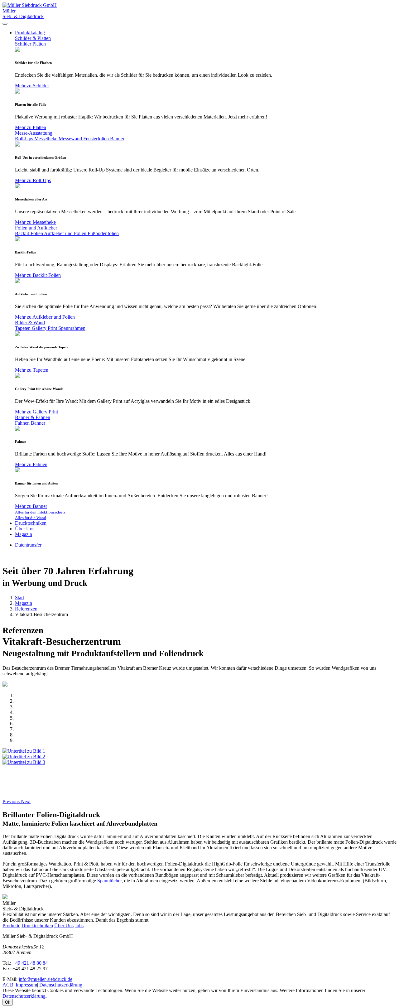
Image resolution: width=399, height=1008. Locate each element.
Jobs (79, 925)
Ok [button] (7, 1002)
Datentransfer (28, 544)
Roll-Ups (24, 138)
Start (19, 597)
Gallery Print (45, 328)
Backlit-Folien (29, 233)
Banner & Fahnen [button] (32, 417)
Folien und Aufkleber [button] (36, 227)
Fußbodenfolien (103, 233)
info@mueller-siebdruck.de (45, 979)
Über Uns (24, 528)
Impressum (26, 984)
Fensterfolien (96, 138)
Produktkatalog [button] (30, 32)
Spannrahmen (71, 328)
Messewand (71, 138)
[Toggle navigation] (4, 24)
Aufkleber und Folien (66, 233)
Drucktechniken (30, 523)
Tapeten (23, 328)
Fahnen (23, 423)
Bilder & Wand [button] (30, 322)
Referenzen (26, 608)
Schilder (23, 43)
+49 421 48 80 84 (30, 963)
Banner (117, 138)
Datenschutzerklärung (60, 984)
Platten (39, 43)
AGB (7, 984)
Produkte (11, 925)
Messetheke (46, 138)
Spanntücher (109, 880)
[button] (11, 801)
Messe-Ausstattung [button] (33, 133)
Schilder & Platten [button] (33, 38)
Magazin (23, 534)
